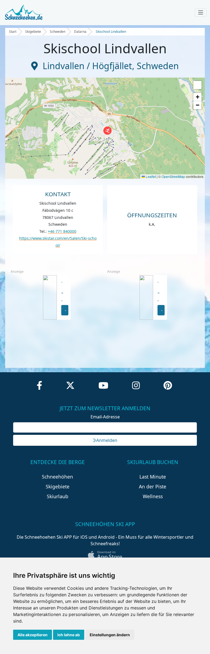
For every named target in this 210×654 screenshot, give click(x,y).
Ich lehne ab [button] (68, 634)
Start (12, 31)
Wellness (153, 496)
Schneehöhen (57, 476)
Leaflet (150, 176)
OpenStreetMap (173, 176)
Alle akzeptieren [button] (33, 634)
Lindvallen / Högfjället (87, 66)
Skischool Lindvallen (111, 31)
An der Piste (152, 486)
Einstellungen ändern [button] (110, 634)
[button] (107, 131)
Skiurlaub (57, 496)
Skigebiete (33, 31)
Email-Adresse (105, 417)
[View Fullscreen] (197, 85)
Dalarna (80, 31)
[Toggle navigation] (201, 12)
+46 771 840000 (62, 231)
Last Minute (152, 476)
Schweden (57, 31)
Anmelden (106, 440)
